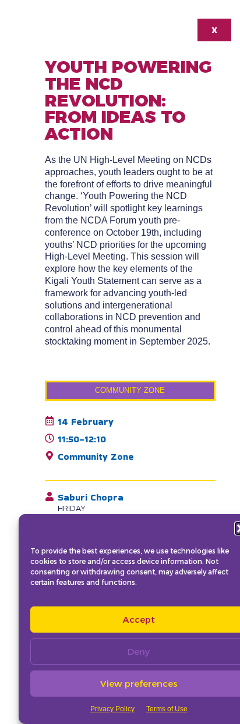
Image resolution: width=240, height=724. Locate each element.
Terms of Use (167, 709)
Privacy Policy (112, 709)
